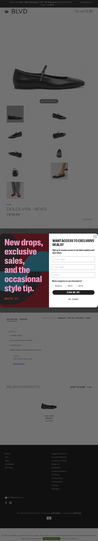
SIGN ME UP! (73, 292)
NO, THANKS (74, 299)
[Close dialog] (95, 236)
